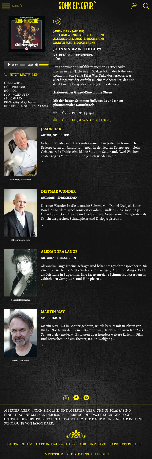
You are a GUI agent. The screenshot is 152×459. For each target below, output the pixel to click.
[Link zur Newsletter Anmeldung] (66, 397)
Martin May (53, 311)
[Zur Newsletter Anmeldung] (134, 6)
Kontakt (97, 444)
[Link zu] (20, 151)
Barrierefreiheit (125, 444)
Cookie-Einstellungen (88, 454)
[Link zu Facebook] (76, 397)
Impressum (53, 454)
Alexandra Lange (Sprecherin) (78, 39)
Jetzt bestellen (24, 75)
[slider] (43, 64)
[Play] (9, 65)
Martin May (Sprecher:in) (74, 42)
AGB (82, 444)
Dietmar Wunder (58, 191)
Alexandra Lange (59, 251)
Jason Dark (52, 129)
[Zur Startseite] (76, 5)
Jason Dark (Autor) (68, 31)
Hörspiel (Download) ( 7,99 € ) (85, 120)
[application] (26, 65)
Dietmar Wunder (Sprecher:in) (78, 35)
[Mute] (37, 65)
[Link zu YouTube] (86, 397)
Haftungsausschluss (55, 444)
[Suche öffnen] (146, 6)
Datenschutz (19, 444)
